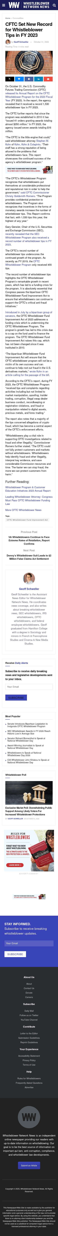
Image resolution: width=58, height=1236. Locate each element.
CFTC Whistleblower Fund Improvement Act (27, 520)
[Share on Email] (48, 79)
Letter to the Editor (29, 1033)
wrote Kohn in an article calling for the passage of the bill (27, 373)
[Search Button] (54, 5)
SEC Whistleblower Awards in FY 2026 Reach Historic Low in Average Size (28, 732)
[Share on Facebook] (29, 79)
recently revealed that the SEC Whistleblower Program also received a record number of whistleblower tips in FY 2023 (28, 239)
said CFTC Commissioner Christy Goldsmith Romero (27, 194)
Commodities (18, 18)
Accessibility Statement (29, 1055)
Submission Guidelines (29, 1037)
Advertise (29, 1087)
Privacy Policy (29, 1060)
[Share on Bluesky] (19, 79)
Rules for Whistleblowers (29, 1078)
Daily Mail (29, 1010)
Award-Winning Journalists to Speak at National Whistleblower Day (25, 746)
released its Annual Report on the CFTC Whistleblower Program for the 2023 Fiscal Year (29, 96)
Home (7, 18)
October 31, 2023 (41, 41)
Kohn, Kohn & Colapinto (27, 144)
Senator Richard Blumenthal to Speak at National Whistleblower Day (26, 739)
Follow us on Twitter (29, 1015)
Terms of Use (29, 1064)
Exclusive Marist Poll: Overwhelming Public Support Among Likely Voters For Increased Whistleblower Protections (28, 811)
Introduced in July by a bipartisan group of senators (28, 314)
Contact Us (29, 988)
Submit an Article (29, 1165)
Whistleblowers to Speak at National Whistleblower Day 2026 (24, 754)
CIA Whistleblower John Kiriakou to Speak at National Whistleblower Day (28, 761)
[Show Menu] (3, 5)
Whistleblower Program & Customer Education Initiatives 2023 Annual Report (28, 489)
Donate (29, 992)
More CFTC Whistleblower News (23, 510)
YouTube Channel (29, 1019)
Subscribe (16, 697)
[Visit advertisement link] (29, 170)
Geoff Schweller (21, 41)
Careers (29, 997)
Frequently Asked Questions (29, 1082)
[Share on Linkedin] (38, 79)
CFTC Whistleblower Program (22, 263)
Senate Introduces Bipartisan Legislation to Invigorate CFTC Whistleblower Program (27, 725)
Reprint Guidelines (29, 1042)
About (29, 983)
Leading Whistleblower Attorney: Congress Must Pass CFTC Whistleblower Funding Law (29, 500)
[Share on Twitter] (9, 79)
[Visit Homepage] (29, 5)
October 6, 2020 (32, 819)
